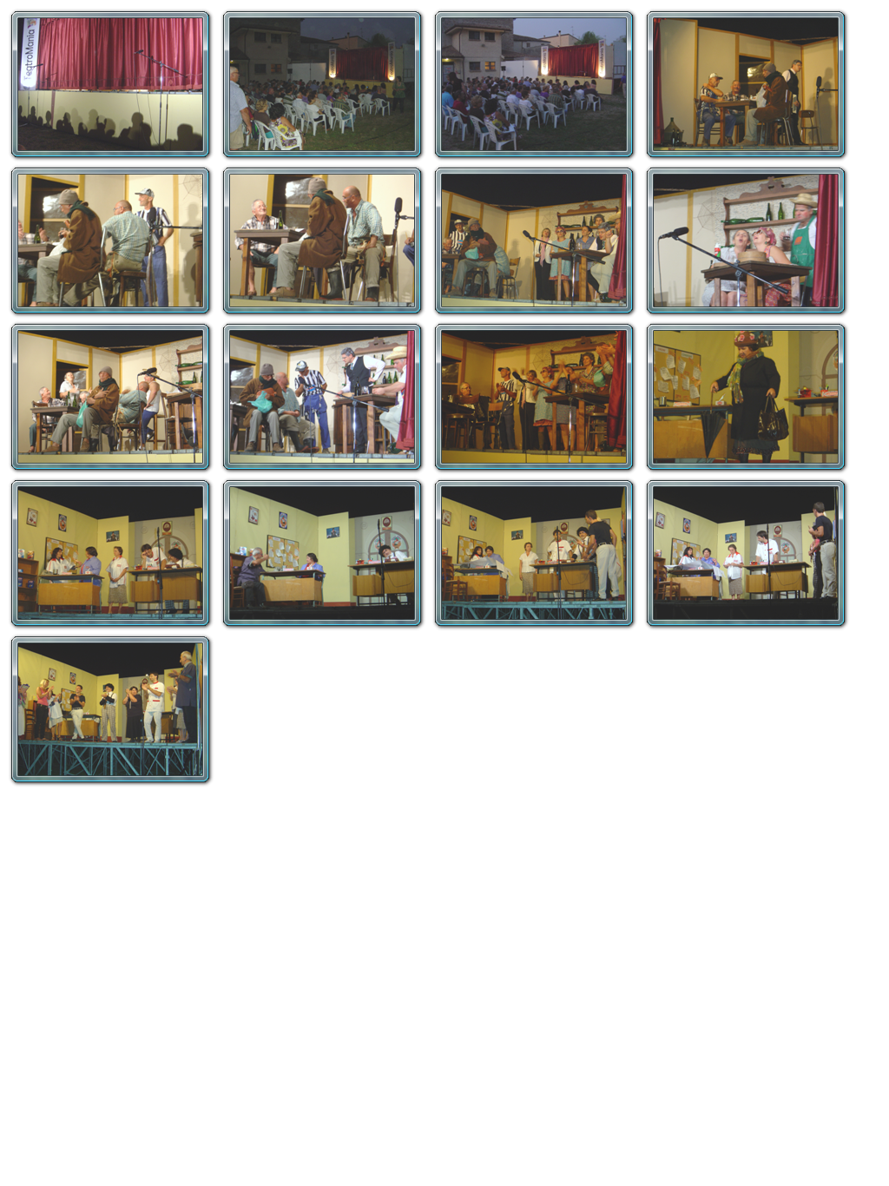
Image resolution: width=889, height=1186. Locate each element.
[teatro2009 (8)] (746, 241)
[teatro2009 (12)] (535, 398)
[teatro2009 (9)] (111, 398)
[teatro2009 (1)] (111, 85)
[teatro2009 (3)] (535, 85)
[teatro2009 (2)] (323, 85)
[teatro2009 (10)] (323, 398)
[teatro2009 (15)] (323, 554)
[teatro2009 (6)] (323, 241)
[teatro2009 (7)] (535, 241)
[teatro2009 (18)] (111, 710)
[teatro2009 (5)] (111, 241)
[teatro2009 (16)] (535, 554)
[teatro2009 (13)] (746, 398)
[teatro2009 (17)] (746, 554)
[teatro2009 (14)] (111, 554)
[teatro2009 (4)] (746, 85)
